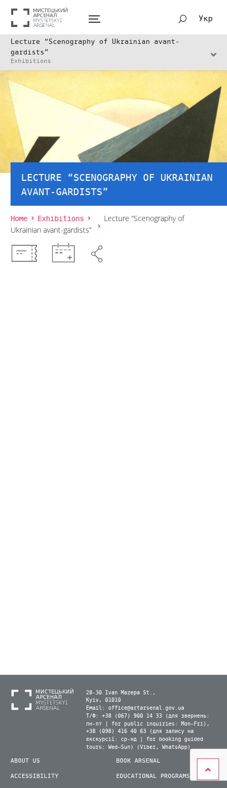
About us (25, 761)
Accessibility (35, 776)
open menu (94, 19)
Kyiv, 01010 (103, 700)
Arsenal (40, 17)
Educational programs (153, 776)
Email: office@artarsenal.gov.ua (135, 708)
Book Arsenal (138, 761)
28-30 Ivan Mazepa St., (121, 693)
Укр (205, 18)
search (182, 19)
